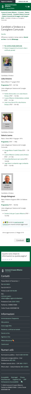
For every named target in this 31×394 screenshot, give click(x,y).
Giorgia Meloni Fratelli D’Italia (13, 150)
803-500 (12, 360)
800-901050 (24, 355)
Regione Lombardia (6, 1)
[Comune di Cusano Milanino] (2, 6)
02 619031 (6, 284)
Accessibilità (5, 377)
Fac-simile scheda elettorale (13, 46)
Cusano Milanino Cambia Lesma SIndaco (16, 155)
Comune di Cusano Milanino (11, 5)
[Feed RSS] (22, 382)
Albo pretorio (5, 322)
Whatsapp (15, 39)
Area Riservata (5, 379)
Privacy (22, 377)
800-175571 (24, 363)
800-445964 (25, 367)
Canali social (5, 344)
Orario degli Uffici (6, 326)
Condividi (20, 240)
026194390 (13, 291)
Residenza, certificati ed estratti (10, 329)
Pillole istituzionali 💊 (7, 340)
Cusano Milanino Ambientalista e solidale (16, 98)
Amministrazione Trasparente (10, 318)
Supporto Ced (17, 379)
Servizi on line (5, 333)
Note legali (14, 377)
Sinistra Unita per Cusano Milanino (14, 213)
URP (25, 379)
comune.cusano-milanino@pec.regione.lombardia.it (11, 297)
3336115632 (16, 301)
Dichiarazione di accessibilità (9, 382)
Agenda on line (5, 337)
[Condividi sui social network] (28, 240)
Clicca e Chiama (10, 8)
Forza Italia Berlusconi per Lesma (14, 159)
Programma (5, 85)
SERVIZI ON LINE (23, 1)
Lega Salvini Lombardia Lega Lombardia (16, 163)
